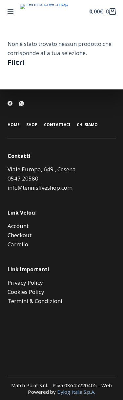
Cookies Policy (26, 291)
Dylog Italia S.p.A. (76, 392)
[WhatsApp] (21, 103)
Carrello (18, 244)
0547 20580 (23, 178)
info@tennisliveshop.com (40, 187)
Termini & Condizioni (35, 301)
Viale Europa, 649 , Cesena (42, 169)
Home (14, 124)
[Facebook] (10, 103)
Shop (31, 124)
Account (18, 226)
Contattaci (57, 124)
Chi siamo (87, 124)
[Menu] (10, 11)
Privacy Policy (25, 282)
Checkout (19, 235)
